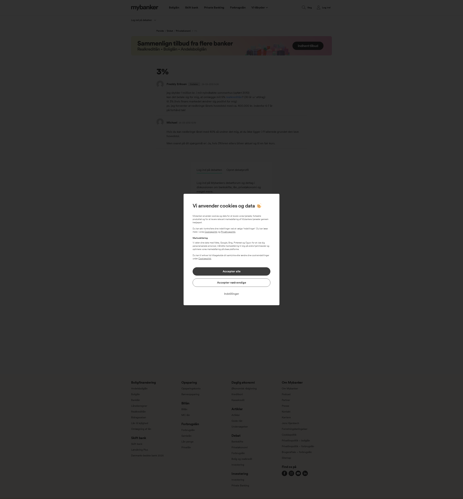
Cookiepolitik (211, 232)
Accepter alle (232, 271)
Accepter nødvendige (231, 282)
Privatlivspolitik (228, 232)
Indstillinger (231, 293)
